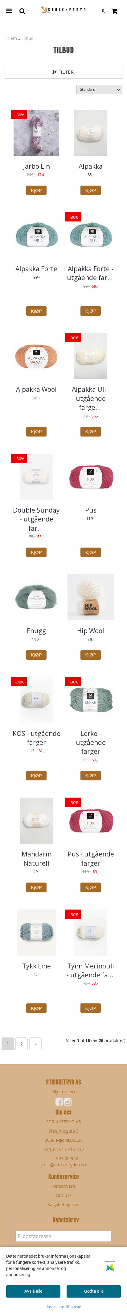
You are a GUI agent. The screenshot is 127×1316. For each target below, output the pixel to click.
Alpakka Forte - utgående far (90, 273)
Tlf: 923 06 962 (63, 1158)
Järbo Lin (36, 166)
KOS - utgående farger (36, 738)
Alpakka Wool (36, 389)
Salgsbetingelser (63, 1204)
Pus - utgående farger (91, 858)
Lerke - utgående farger (91, 742)
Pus (90, 510)
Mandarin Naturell (36, 858)
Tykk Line (36, 966)
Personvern (63, 1186)
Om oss (64, 1195)
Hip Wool (90, 630)
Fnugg (36, 630)
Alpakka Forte (36, 268)
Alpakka (91, 166)
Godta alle (94, 1291)
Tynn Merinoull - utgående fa (91, 970)
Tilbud (28, 38)
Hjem (11, 38)
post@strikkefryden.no (63, 1165)
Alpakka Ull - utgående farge (91, 398)
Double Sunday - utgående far (36, 519)
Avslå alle (33, 1291)
